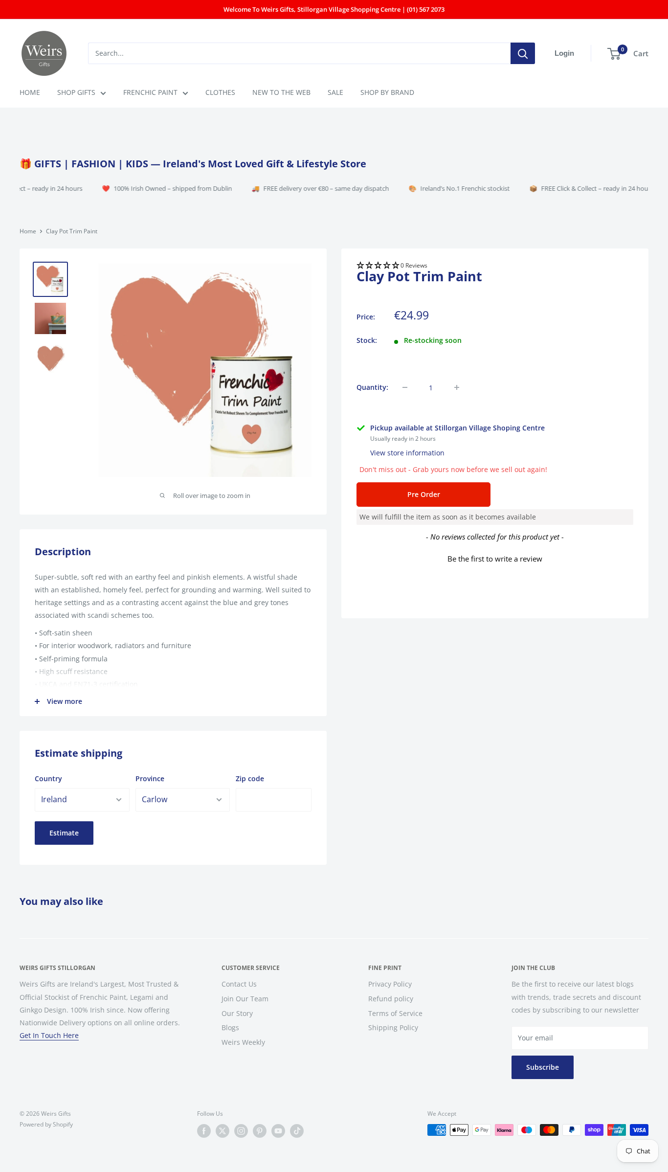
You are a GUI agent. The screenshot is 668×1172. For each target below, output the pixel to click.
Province (149, 778)
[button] (494, 266)
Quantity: (372, 387)
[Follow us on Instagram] (241, 1131)
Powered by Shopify (46, 1124)
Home (28, 231)
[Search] (523, 53)
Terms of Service (395, 1013)
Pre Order (423, 494)
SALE (335, 92)
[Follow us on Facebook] (204, 1131)
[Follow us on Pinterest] (260, 1131)
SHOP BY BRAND (387, 92)
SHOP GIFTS (76, 92)
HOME (30, 92)
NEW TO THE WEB (281, 92)
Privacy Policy (390, 984)
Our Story (237, 1013)
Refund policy (390, 998)
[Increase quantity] (456, 387)
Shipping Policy (393, 1027)
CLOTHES (220, 92)
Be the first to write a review (494, 558)
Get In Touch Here (49, 1035)
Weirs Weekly (243, 1042)
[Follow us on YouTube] (278, 1131)
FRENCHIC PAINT (150, 92)
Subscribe (542, 1067)
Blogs (230, 1027)
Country (48, 778)
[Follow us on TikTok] (297, 1131)
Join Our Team (245, 998)
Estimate (64, 832)
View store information (407, 452)
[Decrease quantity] (405, 387)
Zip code (250, 778)
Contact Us (239, 984)
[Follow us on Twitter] (222, 1131)
